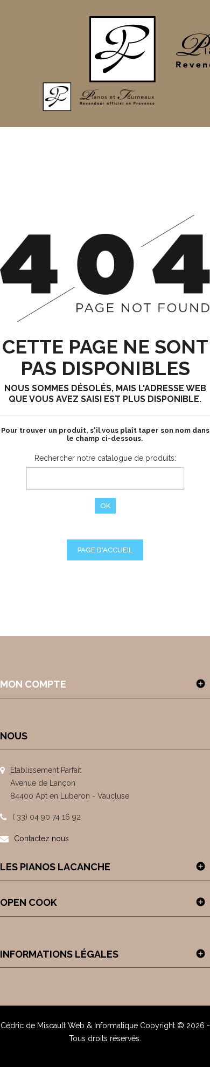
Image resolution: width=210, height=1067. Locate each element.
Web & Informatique (103, 1025)
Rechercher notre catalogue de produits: (105, 458)
